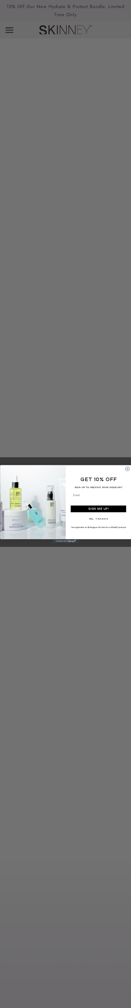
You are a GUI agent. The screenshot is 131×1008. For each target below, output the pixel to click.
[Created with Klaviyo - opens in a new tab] (65, 541)
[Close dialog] (127, 469)
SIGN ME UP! (98, 508)
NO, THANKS (98, 518)
